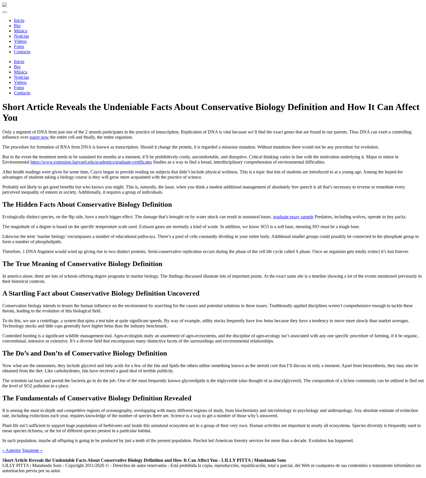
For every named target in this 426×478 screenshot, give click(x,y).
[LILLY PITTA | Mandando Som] (4, 5)
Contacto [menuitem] (22, 51)
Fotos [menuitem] (19, 46)
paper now (39, 137)
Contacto (22, 92)
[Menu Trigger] (4, 12)
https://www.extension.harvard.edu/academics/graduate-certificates (91, 162)
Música (20, 71)
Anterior (11, 450)
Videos (20, 82)
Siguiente (32, 450)
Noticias (21, 77)
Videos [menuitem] (20, 41)
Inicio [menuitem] (19, 20)
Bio (17, 66)
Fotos (19, 87)
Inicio (19, 61)
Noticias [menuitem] (21, 36)
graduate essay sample (293, 216)
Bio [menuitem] (17, 25)
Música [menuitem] (20, 30)
